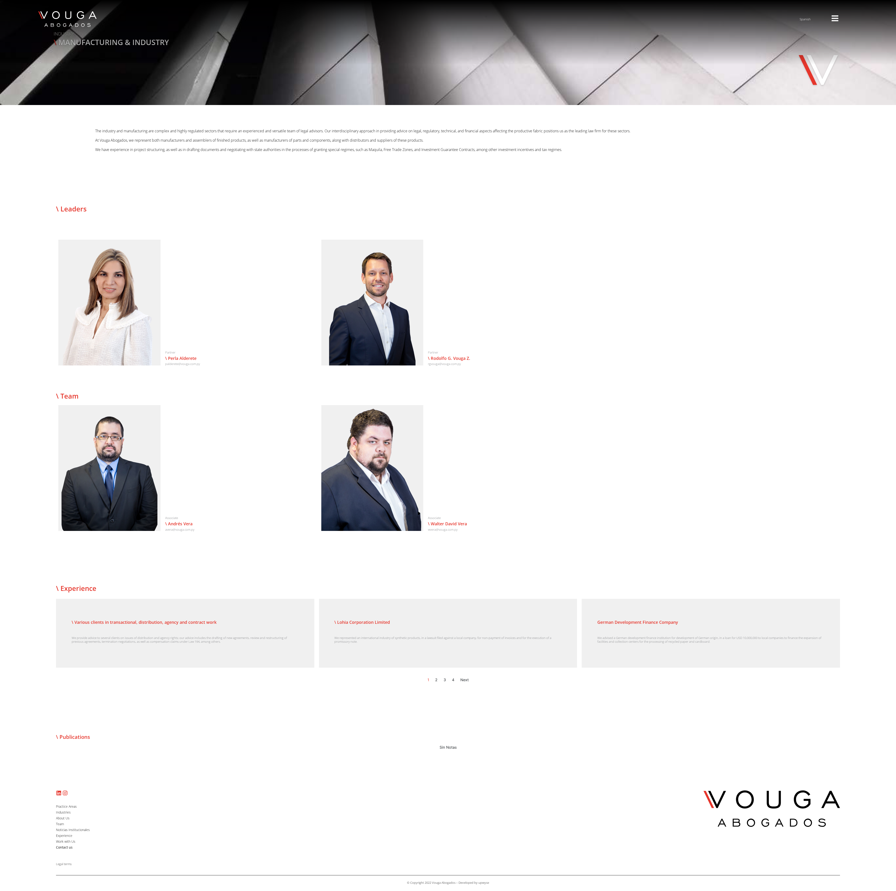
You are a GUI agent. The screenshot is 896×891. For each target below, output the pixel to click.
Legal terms (64, 864)
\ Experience (76, 588)
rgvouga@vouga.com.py (444, 364)
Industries (63, 812)
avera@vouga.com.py (179, 529)
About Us (63, 818)
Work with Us (65, 841)
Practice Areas (66, 806)
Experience (64, 835)
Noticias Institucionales (73, 829)
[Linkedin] (58, 793)
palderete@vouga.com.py (182, 364)
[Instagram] (65, 793)
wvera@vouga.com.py (443, 529)
